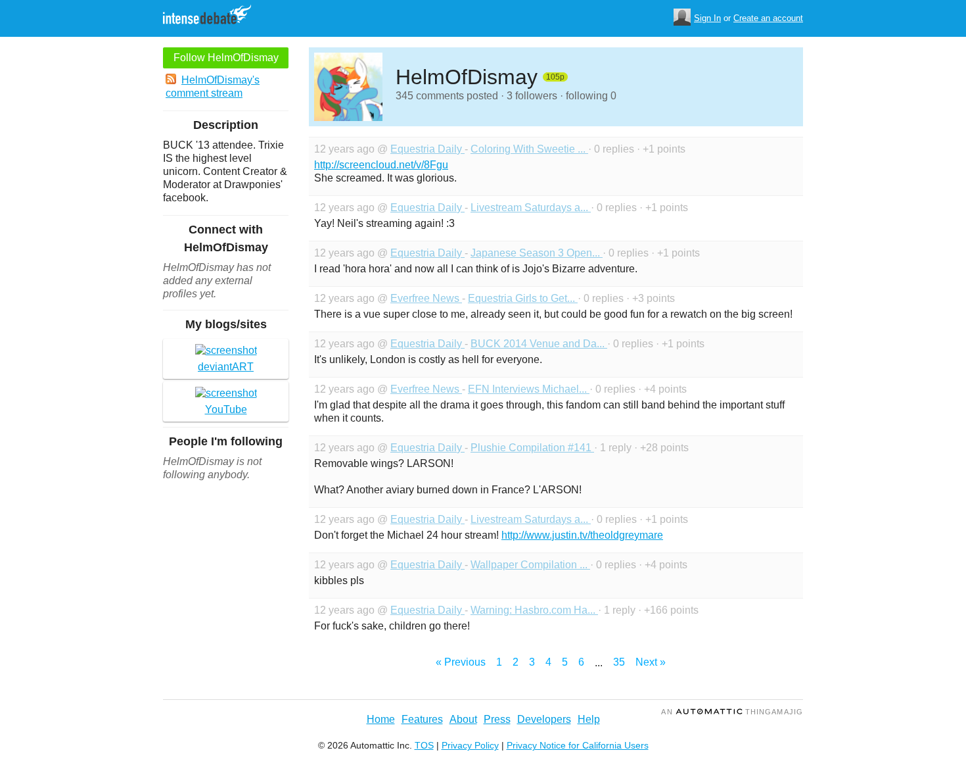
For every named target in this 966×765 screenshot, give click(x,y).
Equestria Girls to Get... (523, 298)
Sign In (707, 18)
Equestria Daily (427, 149)
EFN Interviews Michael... (528, 389)
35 (619, 662)
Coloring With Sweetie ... (529, 149)
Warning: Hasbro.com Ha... (534, 610)
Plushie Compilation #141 (532, 447)
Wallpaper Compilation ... (530, 564)
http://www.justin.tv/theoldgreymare (582, 535)
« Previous (461, 662)
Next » (650, 662)
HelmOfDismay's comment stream (213, 86)
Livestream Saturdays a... (531, 207)
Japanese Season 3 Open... (537, 253)
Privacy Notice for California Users (578, 745)
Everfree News (426, 298)
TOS (424, 745)
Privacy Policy (470, 745)
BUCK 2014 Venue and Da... (539, 343)
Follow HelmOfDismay (226, 57)
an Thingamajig (732, 712)
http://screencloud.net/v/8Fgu (381, 164)
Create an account (768, 18)
